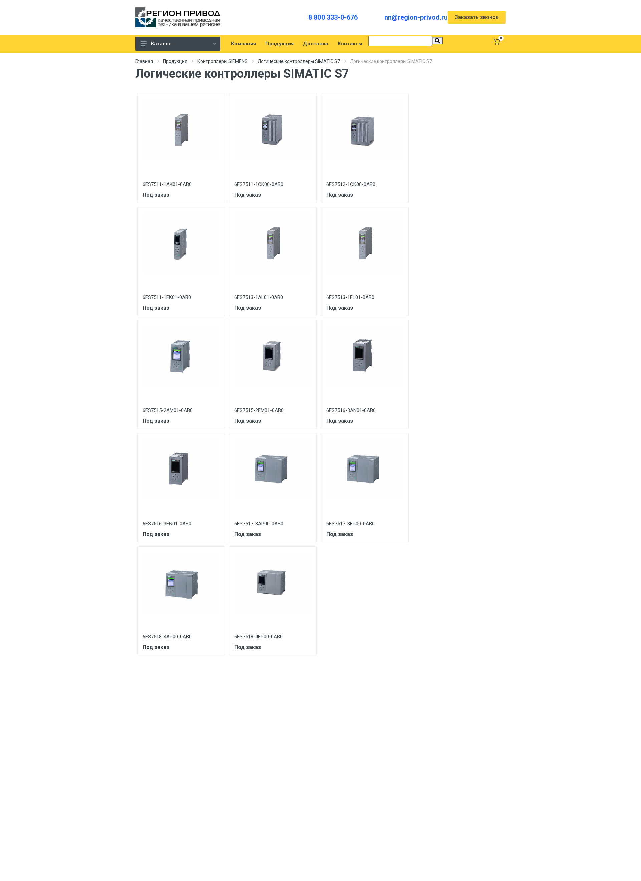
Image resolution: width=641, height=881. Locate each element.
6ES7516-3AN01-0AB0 (351, 410)
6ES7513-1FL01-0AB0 (350, 297)
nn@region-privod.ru (416, 17)
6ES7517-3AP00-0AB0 (258, 524)
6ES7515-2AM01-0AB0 (168, 410)
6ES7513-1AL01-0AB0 (258, 297)
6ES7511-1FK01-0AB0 (167, 297)
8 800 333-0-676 (333, 17)
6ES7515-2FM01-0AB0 (259, 410)
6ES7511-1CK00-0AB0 (258, 184)
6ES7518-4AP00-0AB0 (167, 637)
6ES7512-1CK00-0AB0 (350, 184)
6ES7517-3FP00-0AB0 (350, 524)
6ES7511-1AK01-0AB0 (167, 184)
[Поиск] (437, 40)
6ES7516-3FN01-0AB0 (167, 524)
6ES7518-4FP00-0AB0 (258, 637)
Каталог (161, 44)
